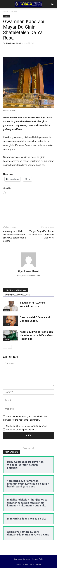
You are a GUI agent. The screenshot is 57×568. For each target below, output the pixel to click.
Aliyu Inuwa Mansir (14, 43)
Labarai (14, 11)
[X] (13, 50)
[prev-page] (5, 347)
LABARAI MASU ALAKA (15, 290)
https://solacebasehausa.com (28, 276)
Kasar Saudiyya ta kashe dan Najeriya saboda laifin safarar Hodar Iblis (37, 335)
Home (5, 11)
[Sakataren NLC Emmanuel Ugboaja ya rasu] (10, 321)
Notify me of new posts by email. (22, 429)
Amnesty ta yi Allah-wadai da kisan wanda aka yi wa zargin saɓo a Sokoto (14, 236)
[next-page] (10, 347)
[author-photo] (28, 267)
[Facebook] (6, 50)
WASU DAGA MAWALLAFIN (17, 294)
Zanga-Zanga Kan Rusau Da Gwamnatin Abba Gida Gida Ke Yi (41, 234)
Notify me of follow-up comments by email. (26, 426)
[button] (5, 4)
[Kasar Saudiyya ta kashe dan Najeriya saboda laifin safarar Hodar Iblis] (10, 335)
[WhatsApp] (27, 50)
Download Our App (22, 559)
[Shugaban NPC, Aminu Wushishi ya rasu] (10, 306)
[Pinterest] (20, 50)
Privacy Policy (37, 559)
